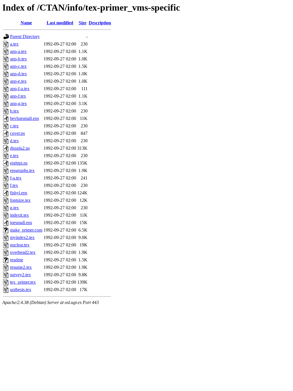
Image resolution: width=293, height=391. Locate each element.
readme (16, 259)
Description (100, 22)
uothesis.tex (20, 289)
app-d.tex (18, 73)
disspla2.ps (20, 148)
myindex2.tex (22, 237)
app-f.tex (18, 96)
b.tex (14, 110)
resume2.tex (21, 267)
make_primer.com (26, 230)
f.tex (14, 185)
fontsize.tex (20, 200)
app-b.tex (18, 58)
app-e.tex (18, 81)
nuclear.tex (19, 244)
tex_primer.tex (23, 282)
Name (26, 22)
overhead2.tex (22, 252)
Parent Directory (25, 36)
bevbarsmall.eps (24, 118)
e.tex (14, 155)
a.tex (14, 44)
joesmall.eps (21, 222)
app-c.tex (18, 66)
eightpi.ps (18, 163)
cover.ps (17, 133)
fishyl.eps (18, 192)
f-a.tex (15, 177)
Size (82, 22)
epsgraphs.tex (22, 170)
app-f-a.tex (19, 88)
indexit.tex (19, 215)
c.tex (14, 125)
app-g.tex (18, 103)
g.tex (14, 207)
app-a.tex (18, 51)
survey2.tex (20, 274)
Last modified (60, 22)
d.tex (14, 140)
